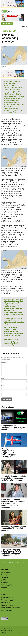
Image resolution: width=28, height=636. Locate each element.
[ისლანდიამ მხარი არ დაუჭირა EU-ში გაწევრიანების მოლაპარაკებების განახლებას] (14, 440)
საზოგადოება (5, 574)
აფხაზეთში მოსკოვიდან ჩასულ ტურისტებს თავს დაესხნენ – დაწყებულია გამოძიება (11, 552)
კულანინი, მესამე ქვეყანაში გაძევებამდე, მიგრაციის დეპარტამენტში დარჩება (13, 478)
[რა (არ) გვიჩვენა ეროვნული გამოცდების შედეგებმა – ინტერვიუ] (14, 517)
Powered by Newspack (6, 630)
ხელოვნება (4, 582)
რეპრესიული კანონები (8, 605)
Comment (4, 362)
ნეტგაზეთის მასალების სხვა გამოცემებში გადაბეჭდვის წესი (12, 632)
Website (3, 392)
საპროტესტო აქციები (7, 600)
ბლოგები (4, 587)
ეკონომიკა (4, 577)
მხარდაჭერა (7, 23)
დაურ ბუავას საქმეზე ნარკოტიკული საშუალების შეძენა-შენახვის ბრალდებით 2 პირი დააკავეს (13, 503)
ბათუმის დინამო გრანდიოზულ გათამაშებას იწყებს (13, 427)
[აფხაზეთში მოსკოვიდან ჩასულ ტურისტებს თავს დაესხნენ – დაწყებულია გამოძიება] (14, 540)
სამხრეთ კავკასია (6, 585)
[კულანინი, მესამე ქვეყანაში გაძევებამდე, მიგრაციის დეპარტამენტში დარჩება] (14, 467)
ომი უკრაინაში (5, 602)
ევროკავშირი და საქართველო (10, 607)
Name (2, 378)
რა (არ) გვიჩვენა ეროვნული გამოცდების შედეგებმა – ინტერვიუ (13, 528)
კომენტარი (4, 580)
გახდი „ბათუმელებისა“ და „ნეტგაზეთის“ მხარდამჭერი (14, 331)
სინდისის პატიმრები (7, 597)
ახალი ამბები (8, 30)
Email (2, 385)
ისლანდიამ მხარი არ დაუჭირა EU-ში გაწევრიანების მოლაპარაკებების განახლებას (10, 453)
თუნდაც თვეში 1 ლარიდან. (13, 335)
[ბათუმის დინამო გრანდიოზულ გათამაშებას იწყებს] (14, 416)
